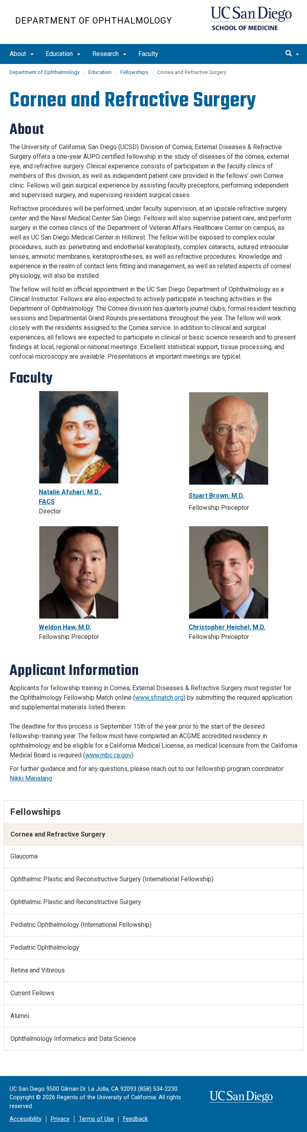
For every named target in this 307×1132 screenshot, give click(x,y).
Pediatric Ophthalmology (44, 947)
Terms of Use (96, 1119)
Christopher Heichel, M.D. (227, 627)
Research (106, 54)
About (19, 54)
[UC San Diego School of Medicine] (251, 18)
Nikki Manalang (31, 778)
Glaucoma (24, 856)
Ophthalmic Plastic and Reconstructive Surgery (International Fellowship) (111, 879)
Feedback (135, 1119)
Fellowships (134, 72)
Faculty (148, 54)
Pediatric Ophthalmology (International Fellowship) (81, 924)
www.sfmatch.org (159, 697)
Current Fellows (32, 993)
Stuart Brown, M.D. (216, 495)
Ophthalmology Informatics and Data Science (73, 1038)
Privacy (60, 1119)
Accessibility (26, 1119)
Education (60, 54)
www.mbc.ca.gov (108, 755)
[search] (292, 54)
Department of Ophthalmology (93, 21)
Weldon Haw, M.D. (65, 627)
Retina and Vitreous (37, 970)
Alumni (19, 1016)
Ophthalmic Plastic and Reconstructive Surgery (75, 902)
